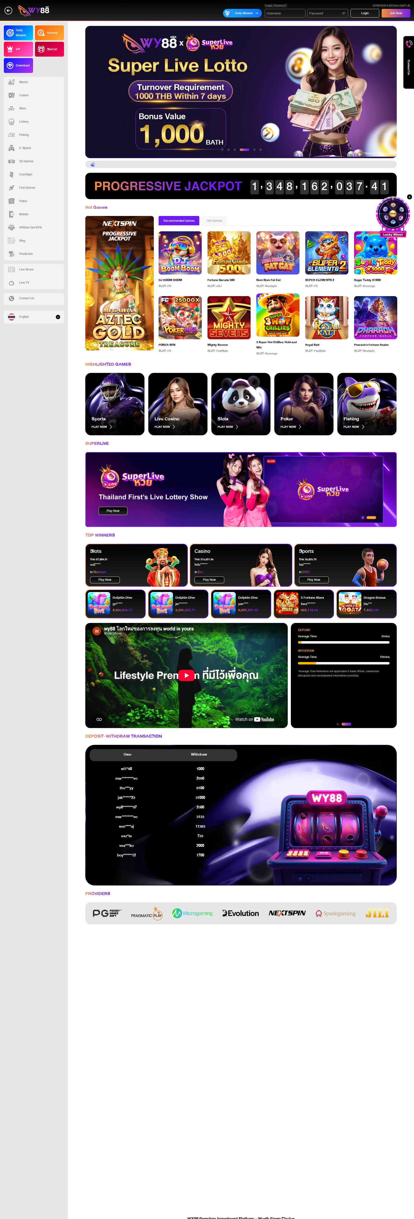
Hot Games (214, 220)
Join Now (396, 13)
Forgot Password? (276, 5)
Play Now (113, 510)
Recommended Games (179, 220)
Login (365, 13)
